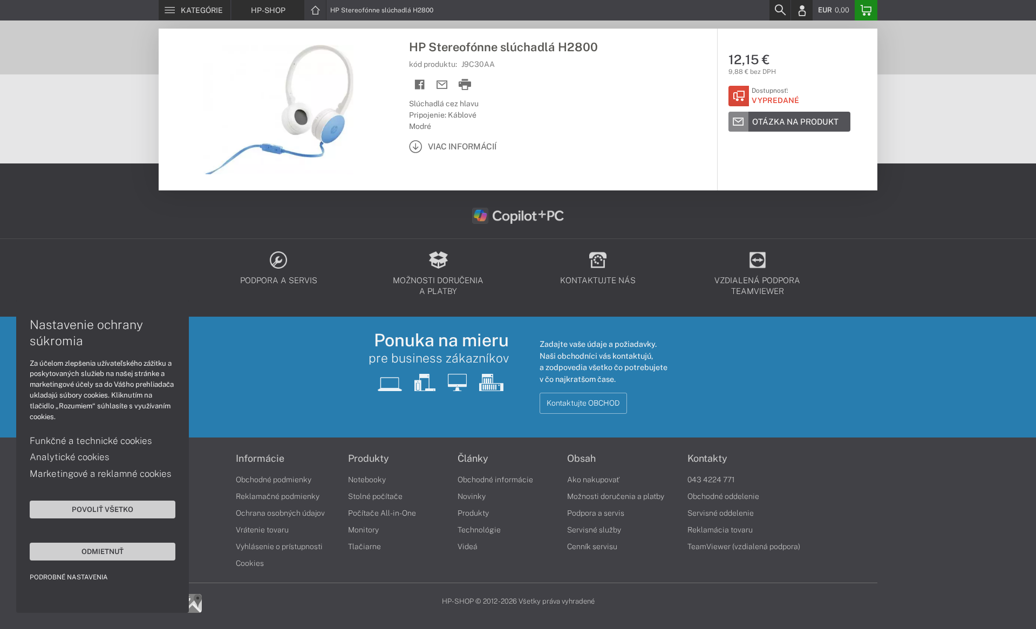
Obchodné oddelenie (723, 496)
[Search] (779, 10)
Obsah (581, 458)
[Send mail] (442, 84)
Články (473, 458)
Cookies (250, 563)
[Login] (802, 10)
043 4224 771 (711, 479)
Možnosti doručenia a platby (615, 496)
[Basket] (866, 10)
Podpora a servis (595, 513)
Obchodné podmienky (273, 479)
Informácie (260, 458)
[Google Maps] (192, 602)
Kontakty (707, 458)
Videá (468, 546)
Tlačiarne (364, 546)
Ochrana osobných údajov (280, 513)
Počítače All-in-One (382, 513)
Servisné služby (594, 529)
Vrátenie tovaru (262, 529)
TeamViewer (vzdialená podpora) (743, 546)
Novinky (472, 496)
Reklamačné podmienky (277, 496)
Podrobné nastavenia (69, 577)
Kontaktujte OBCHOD (583, 403)
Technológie (479, 529)
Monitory (363, 529)
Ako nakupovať (593, 479)
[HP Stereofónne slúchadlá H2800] (278, 109)
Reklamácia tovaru (720, 529)
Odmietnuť (102, 551)
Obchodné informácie (495, 479)
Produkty (368, 458)
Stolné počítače (375, 496)
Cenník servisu (592, 546)
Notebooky (367, 479)
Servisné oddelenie (720, 513)
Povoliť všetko (102, 509)
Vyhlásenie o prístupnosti (279, 546)
